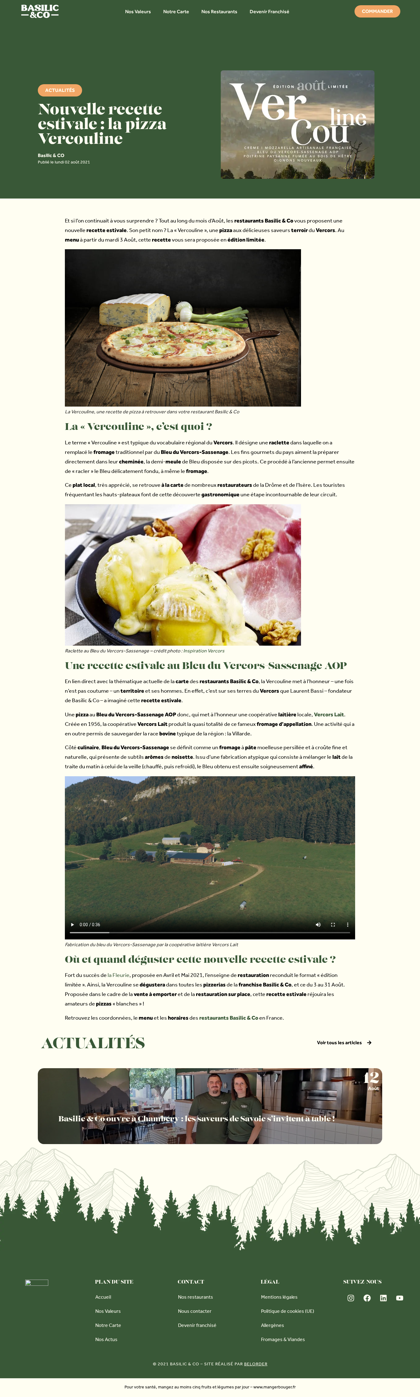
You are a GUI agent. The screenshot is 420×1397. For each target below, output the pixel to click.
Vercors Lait (329, 714)
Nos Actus (106, 1340)
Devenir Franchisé (269, 11)
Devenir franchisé (197, 1326)
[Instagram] (350, 1298)
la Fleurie (118, 976)
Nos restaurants (195, 1297)
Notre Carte (176, 11)
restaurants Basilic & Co (228, 1017)
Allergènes (272, 1326)
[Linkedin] (383, 1298)
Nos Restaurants (219, 11)
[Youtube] (399, 1298)
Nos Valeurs (138, 11)
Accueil (103, 1297)
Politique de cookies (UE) (287, 1311)
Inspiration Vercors (203, 651)
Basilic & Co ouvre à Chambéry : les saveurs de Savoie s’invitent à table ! (196, 1119)
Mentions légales (279, 1297)
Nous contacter (195, 1311)
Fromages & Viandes (283, 1340)
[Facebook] (367, 1298)
